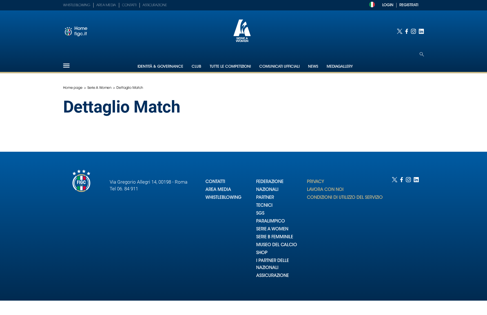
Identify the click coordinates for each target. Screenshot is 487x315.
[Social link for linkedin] (421, 31)
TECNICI (264, 206)
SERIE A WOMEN (272, 229)
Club (196, 67)
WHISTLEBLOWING (223, 198)
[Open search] (422, 54)
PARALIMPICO (270, 221)
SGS (260, 214)
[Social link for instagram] (413, 31)
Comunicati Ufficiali (279, 67)
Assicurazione (155, 5)
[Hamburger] (66, 65)
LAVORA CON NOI (325, 190)
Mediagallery (340, 67)
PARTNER (265, 198)
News (313, 67)
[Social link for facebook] (406, 31)
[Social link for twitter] (399, 31)
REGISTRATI (408, 5)
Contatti (129, 5)
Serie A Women (99, 88)
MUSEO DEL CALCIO (276, 245)
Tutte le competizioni (230, 67)
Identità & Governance (160, 67)
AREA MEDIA (218, 190)
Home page (73, 88)
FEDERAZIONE (270, 182)
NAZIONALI (267, 190)
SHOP (261, 253)
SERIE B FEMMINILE (274, 237)
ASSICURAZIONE (272, 276)
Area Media (106, 5)
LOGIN (387, 5)
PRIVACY (315, 182)
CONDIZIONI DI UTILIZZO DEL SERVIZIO (345, 198)
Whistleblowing (76, 5)
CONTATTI (215, 182)
